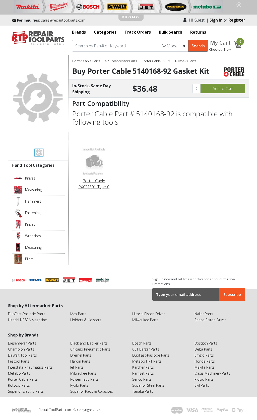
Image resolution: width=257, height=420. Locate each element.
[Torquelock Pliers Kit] (18, 259)
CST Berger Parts (145, 349)
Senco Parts (142, 379)
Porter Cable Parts (86, 61)
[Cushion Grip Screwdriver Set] (18, 212)
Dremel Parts (80, 355)
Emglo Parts (204, 355)
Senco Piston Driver (210, 319)
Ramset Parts (143, 373)
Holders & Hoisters (85, 319)
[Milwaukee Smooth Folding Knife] (18, 224)
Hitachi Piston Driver (148, 313)
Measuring (33, 189)
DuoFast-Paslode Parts (26, 313)
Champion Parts (21, 349)
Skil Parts (202, 385)
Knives (30, 178)
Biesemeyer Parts (22, 343)
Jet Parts (77, 367)
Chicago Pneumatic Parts (90, 349)
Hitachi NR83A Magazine (27, 319)
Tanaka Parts (142, 391)
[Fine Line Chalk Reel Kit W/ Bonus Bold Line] (18, 189)
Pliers (29, 259)
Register (236, 20)
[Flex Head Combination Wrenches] (18, 235)
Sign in (216, 20)
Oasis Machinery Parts (212, 373)
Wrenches (33, 235)
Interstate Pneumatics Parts (30, 367)
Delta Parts (203, 349)
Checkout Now (220, 49)
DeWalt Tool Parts (22, 355)
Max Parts (78, 313)
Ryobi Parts (79, 385)
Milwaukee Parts (145, 319)
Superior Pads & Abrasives (91, 391)
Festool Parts (18, 361)
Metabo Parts (19, 373)
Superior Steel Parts (148, 385)
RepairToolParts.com (56, 409)
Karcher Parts (143, 367)
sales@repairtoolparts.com (63, 20)
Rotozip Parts (19, 385)
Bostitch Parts (206, 343)
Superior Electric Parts (26, 391)
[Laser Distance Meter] (18, 247)
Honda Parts (205, 361)
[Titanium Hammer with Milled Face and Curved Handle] (18, 201)
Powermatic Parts (84, 379)
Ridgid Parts (204, 379)
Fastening (32, 212)
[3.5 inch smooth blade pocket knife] (18, 178)
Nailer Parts (204, 313)
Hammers (33, 201)
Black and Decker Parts (89, 343)
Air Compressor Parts (121, 61)
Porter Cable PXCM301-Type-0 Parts (169, 61)
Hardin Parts (80, 361)
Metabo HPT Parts (147, 361)
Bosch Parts (142, 343)
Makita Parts (205, 367)
